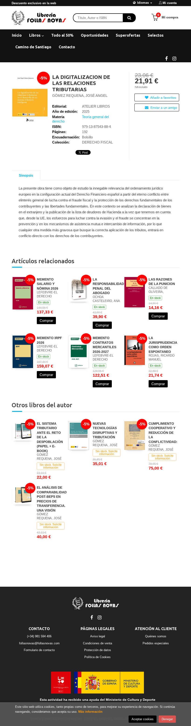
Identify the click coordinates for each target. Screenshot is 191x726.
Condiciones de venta (97, 643)
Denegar (167, 719)
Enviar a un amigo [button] (163, 107)
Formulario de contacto (39, 650)
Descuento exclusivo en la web (34, 3)
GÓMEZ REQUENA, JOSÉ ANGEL (79, 96)
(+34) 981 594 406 (39, 636)
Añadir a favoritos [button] (163, 97)
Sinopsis (26, 175)
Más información (90, 711)
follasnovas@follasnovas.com (39, 643)
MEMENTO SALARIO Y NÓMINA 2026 (47, 283)
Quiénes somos (155, 636)
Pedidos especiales (156, 643)
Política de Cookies (97, 657)
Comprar (46, 321)
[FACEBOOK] (166, 58)
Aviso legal (97, 636)
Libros (35, 35)
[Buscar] (129, 17)
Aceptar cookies (142, 719)
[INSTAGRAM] (174, 58)
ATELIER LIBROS (96, 106)
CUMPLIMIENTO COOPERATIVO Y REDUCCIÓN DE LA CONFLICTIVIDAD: (163, 433)
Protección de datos (97, 650)
